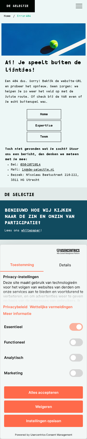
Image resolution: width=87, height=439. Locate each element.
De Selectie (18, 6)
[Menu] (79, 6)
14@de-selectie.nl (38, 169)
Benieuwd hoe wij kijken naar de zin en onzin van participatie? (39, 216)
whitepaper (30, 230)
